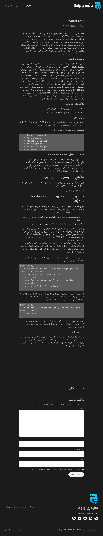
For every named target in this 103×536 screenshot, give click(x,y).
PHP (34, 33)
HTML (81, 67)
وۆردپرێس (8, 530)
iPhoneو (34, 162)
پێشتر (93, 374)
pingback (24, 87)
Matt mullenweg (50, 122)
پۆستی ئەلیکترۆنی (78, 450)
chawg (73, 26)
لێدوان (82, 408)
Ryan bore (34, 122)
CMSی (28, 51)
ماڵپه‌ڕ (82, 460)
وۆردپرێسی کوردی (56, 249)
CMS (82, 51)
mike (22, 122)
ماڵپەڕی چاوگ (88, 508)
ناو (82, 440)
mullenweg (78, 125)
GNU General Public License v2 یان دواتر (70, 530)
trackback (77, 90)
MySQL (65, 36)
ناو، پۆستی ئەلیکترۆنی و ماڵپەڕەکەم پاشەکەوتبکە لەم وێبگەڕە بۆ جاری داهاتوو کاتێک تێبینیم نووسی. (56, 470)
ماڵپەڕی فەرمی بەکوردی (75, 190)
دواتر (9, 374)
